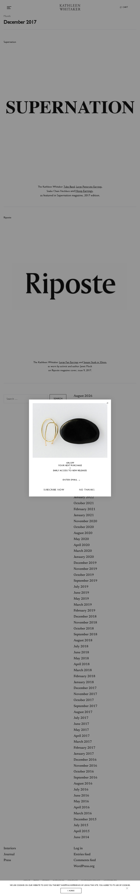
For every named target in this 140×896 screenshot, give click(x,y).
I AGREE (70, 890)
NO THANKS (87, 489)
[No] (126, 888)
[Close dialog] (107, 403)
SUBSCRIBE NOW (54, 489)
